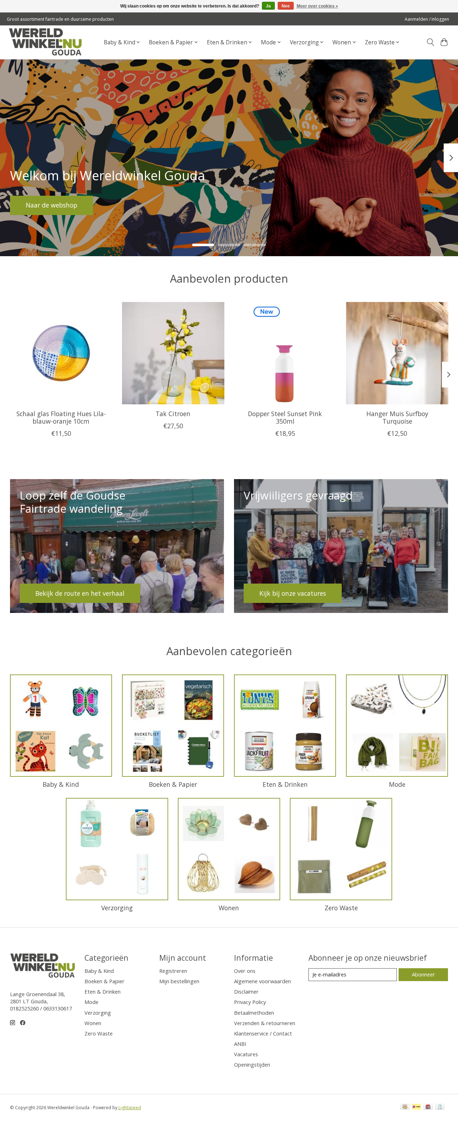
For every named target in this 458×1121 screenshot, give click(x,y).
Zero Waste (341, 907)
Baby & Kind (61, 784)
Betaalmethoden (254, 1012)
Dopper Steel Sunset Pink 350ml (285, 417)
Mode (397, 784)
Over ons (244, 970)
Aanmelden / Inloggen (427, 19)
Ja (268, 6)
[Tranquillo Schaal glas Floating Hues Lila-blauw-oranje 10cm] (61, 353)
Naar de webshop (51, 205)
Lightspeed (129, 1108)
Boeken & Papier (173, 784)
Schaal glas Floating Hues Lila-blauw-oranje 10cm (61, 417)
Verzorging (117, 907)
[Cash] (404, 1107)
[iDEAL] (416, 1107)
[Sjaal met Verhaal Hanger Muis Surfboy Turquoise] (397, 353)
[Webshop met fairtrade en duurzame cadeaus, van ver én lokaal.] (45, 42)
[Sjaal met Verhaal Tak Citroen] (173, 353)
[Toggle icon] (430, 42)
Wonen (229, 907)
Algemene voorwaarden (262, 981)
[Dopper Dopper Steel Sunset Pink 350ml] (285, 353)
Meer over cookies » (317, 6)
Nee (286, 6)
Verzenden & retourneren (264, 1023)
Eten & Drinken (285, 784)
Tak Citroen (173, 413)
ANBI (240, 1043)
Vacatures (246, 1054)
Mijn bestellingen (179, 981)
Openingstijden (252, 1064)
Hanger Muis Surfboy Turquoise (397, 417)
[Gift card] (428, 1107)
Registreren (173, 970)
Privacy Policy (250, 1001)
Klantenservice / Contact (263, 1033)
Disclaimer (246, 991)
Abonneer (423, 974)
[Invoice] (439, 1107)
